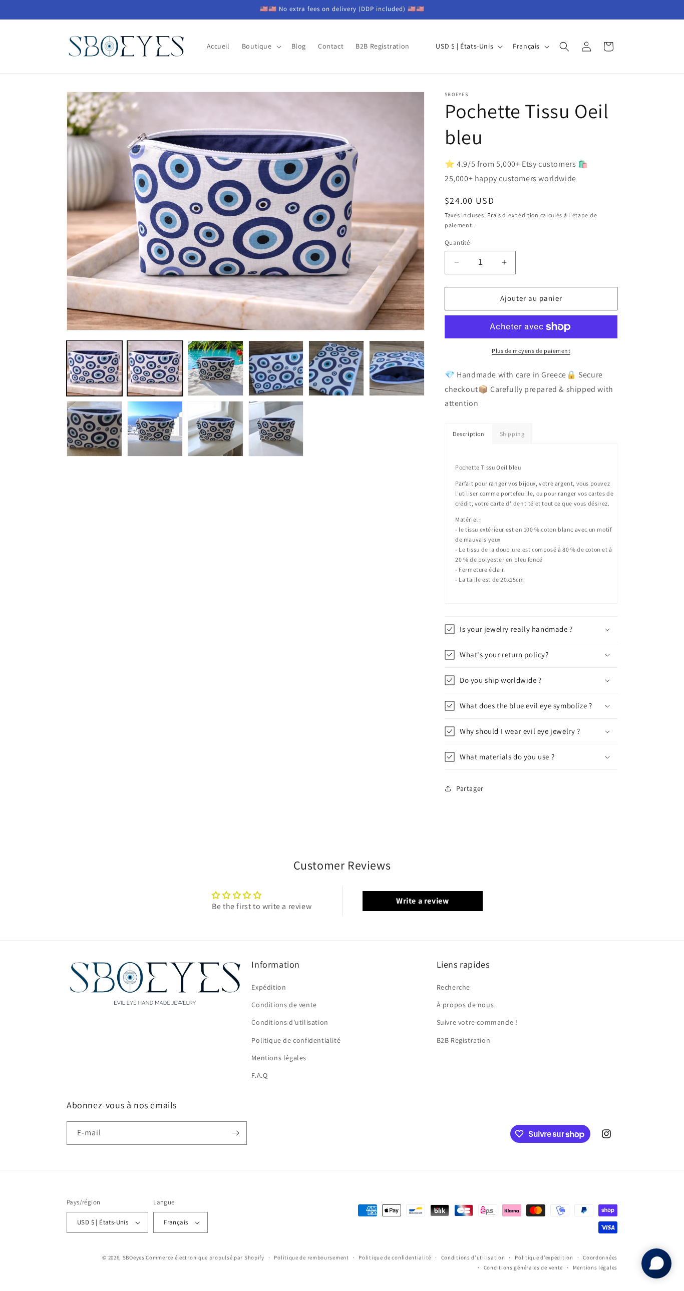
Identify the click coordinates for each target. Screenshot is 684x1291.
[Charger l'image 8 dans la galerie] (155, 429)
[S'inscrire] (235, 1133)
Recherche (453, 987)
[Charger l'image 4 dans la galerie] (276, 368)
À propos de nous (465, 1004)
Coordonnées (600, 1257)
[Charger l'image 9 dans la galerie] (215, 429)
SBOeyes (134, 1257)
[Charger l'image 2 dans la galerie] (155, 368)
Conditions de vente (283, 1004)
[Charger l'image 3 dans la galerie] (215, 368)
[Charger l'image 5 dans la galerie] (336, 368)
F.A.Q (259, 1075)
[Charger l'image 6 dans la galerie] (397, 368)
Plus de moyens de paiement (531, 350)
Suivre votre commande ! (477, 1022)
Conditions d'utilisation (289, 1022)
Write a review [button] (422, 901)
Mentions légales (278, 1057)
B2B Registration (464, 1040)
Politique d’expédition (544, 1257)
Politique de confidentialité (295, 1040)
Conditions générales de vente (523, 1267)
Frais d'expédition (513, 215)
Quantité (457, 242)
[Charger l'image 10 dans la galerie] (276, 429)
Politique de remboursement (311, 1257)
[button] (260, 46)
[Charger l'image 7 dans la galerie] (94, 429)
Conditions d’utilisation (473, 1257)
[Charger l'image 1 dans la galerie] (94, 368)
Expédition (268, 987)
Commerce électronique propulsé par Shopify (205, 1257)
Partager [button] (470, 788)
